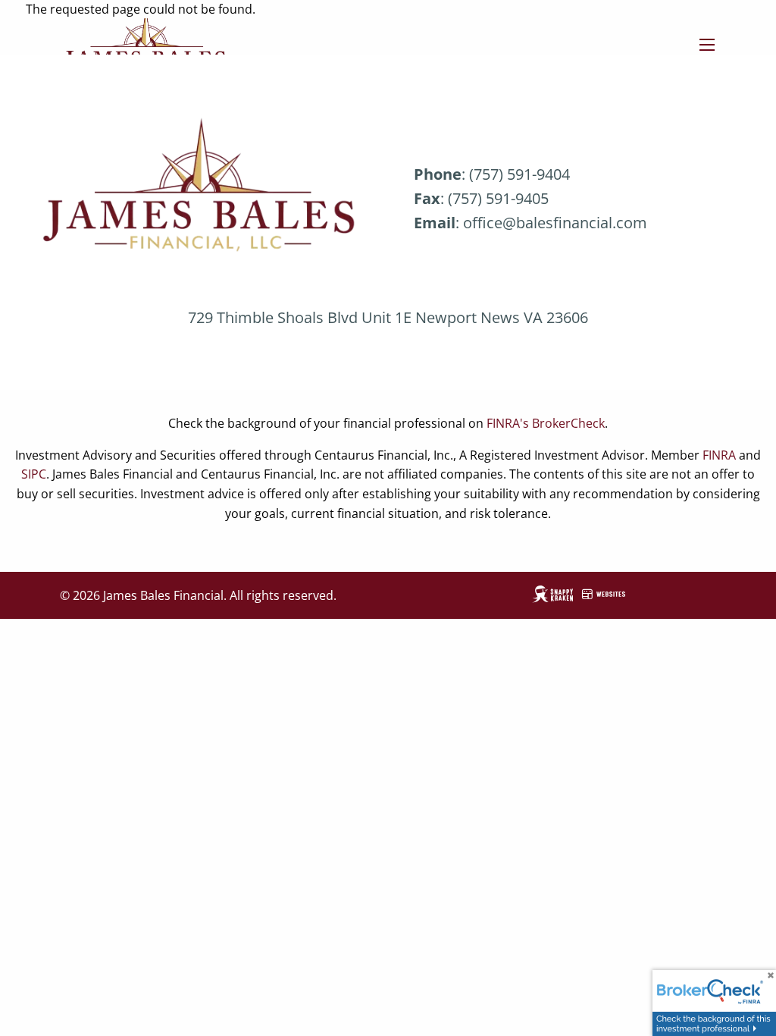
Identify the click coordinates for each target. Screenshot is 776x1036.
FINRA (719, 455)
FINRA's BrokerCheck (546, 423)
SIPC (33, 474)
